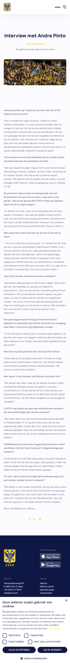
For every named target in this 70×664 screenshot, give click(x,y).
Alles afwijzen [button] (52, 649)
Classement (46, 592)
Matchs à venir (47, 586)
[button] (35, 658)
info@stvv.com (11, 592)
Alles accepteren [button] (19, 649)
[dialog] (35, 630)
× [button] (66, 600)
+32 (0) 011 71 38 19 (13, 589)
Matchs (43, 583)
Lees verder (54, 628)
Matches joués (47, 589)
